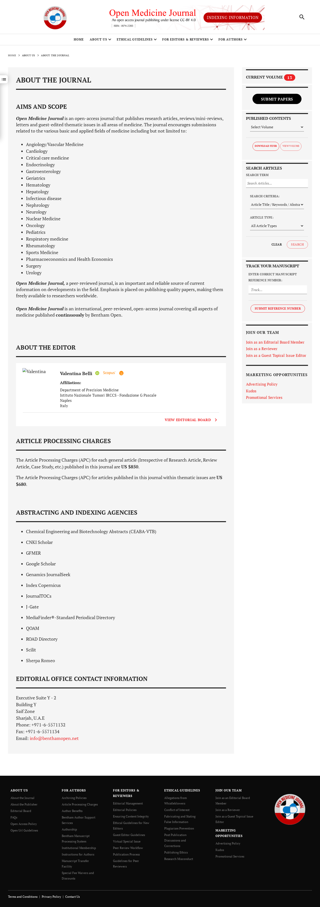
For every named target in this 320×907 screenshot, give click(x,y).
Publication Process (126, 854)
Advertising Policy (262, 384)
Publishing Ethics (176, 852)
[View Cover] (39, 384)
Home (79, 39)
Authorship (69, 829)
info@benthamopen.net (54, 738)
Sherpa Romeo (40, 660)
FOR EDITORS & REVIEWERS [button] (185, 39)
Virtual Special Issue (126, 841)
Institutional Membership (79, 848)
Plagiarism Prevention (179, 828)
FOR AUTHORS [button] (230, 39)
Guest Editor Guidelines (129, 835)
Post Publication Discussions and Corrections (175, 840)
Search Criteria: (265, 196)
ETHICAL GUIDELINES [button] (135, 39)
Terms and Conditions (23, 896)
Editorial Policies (124, 810)
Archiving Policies (74, 798)
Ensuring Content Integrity (131, 816)
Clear (277, 244)
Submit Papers (277, 99)
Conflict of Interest (177, 810)
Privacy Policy (51, 896)
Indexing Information (233, 17)
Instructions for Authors (78, 854)
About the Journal (22, 798)
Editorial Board (20, 811)
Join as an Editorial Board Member (275, 342)
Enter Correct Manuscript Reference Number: (272, 277)
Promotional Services (264, 397)
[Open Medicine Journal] (290, 809)
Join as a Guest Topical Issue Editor (276, 355)
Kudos (251, 390)
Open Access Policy (23, 824)
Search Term (257, 175)
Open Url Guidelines (24, 830)
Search (297, 244)
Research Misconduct (178, 859)
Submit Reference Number (278, 308)
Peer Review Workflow (128, 848)
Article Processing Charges (80, 804)
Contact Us (72, 896)
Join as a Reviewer (262, 348)
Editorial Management (128, 803)
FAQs (13, 817)
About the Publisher (24, 804)
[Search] (302, 17)
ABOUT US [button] (98, 39)
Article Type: (262, 217)
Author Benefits (72, 811)
